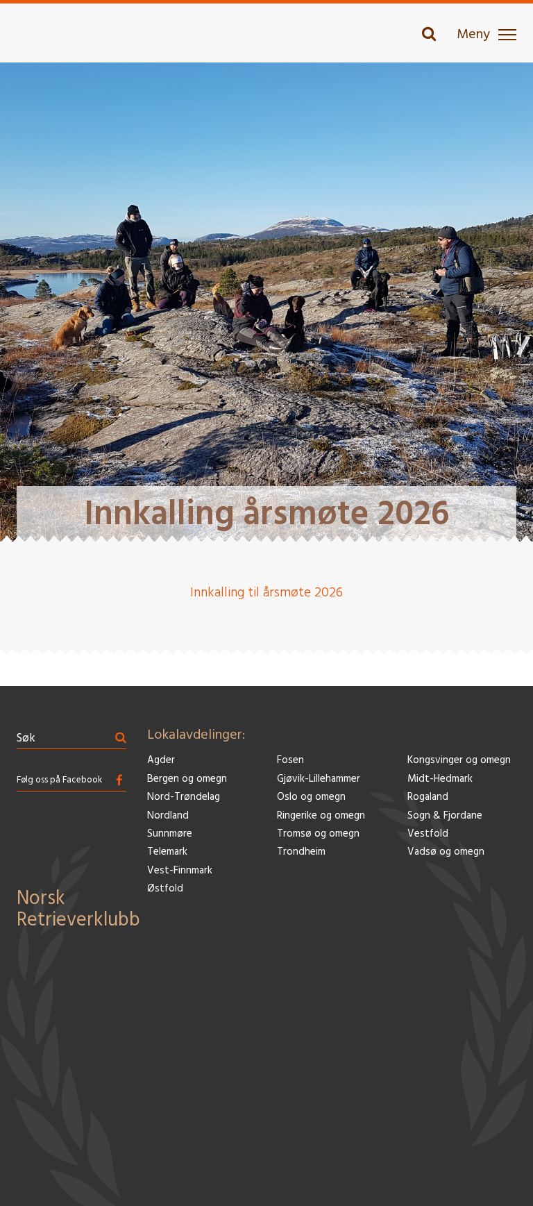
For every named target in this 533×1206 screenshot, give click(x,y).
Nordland (168, 816)
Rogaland (427, 797)
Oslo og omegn (311, 797)
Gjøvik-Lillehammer (318, 779)
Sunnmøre (169, 834)
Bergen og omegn (187, 779)
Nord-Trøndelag (183, 797)
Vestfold (427, 834)
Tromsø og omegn (318, 834)
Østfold (165, 889)
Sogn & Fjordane (444, 816)
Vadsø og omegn (445, 852)
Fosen (290, 760)
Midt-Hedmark (440, 779)
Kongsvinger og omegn (459, 760)
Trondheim (301, 852)
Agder (161, 760)
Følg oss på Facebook (59, 780)
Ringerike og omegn (321, 816)
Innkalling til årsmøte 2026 (266, 593)
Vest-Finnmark (179, 871)
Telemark (167, 852)
